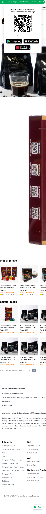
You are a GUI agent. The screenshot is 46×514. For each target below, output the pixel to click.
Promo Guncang (8, 484)
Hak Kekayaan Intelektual (11, 449)
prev (2, 68)
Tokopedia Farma (8, 474)
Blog (3, 456)
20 (24, 371)
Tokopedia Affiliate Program (12, 460)
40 (28, 371)
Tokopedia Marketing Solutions (13, 467)
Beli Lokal (5, 481)
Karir (3, 453)
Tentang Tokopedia (8, 446)
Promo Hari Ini (7, 477)
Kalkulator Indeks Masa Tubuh (13, 470)
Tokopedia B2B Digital (10, 463)
